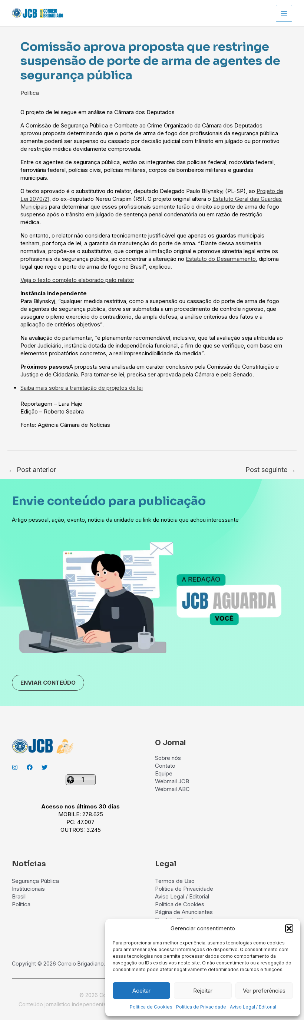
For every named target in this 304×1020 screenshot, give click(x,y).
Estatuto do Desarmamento (221, 258)
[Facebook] (30, 767)
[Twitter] (44, 767)
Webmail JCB (172, 781)
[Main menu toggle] (284, 13)
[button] (289, 928)
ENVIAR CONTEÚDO (48, 682)
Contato (165, 765)
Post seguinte (270, 470)
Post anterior (32, 470)
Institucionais (28, 888)
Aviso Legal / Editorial (253, 1007)
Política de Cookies (151, 1007)
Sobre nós (168, 757)
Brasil (19, 896)
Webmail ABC (172, 789)
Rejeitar (202, 990)
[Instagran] (15, 767)
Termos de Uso (175, 880)
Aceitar (141, 990)
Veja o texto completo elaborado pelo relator (77, 279)
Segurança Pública (35, 880)
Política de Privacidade (201, 1007)
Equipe (163, 773)
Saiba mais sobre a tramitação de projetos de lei (81, 387)
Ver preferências (264, 990)
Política (29, 92)
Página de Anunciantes (184, 912)
